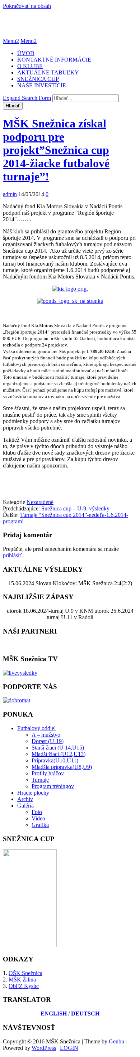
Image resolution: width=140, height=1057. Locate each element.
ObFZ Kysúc (24, 986)
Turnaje (40, 780)
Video (38, 818)
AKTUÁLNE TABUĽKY (48, 72)
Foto (37, 812)
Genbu (116, 1041)
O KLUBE (30, 66)
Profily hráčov (48, 773)
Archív (25, 799)
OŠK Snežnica (25, 973)
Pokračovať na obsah (27, 6)
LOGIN (69, 1048)
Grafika (40, 825)
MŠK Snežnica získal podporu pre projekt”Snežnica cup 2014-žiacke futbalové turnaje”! (56, 150)
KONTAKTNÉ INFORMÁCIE (54, 60)
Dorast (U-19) (48, 741)
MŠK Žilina (22, 979)
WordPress (44, 1048)
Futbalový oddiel (36, 728)
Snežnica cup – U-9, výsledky (75, 508)
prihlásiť (12, 555)
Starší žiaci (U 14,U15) (58, 748)
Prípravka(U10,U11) (55, 760)
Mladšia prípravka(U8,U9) (62, 767)
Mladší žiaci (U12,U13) (58, 754)
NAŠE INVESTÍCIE (41, 85)
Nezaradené (40, 502)
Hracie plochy (33, 793)
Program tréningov (53, 786)
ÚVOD (25, 53)
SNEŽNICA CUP (38, 79)
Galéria (25, 806)
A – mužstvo (46, 735)
